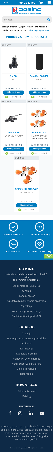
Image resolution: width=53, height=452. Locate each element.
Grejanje (26, 333)
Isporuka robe (13, 251)
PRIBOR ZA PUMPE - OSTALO (38, 30)
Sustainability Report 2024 (26, 316)
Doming (26, 268)
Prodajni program (10, 26)
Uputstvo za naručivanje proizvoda (26, 301)
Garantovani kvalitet (13, 234)
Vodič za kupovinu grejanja (26, 311)
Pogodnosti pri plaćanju (39, 251)
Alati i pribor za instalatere (26, 363)
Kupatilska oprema (26, 353)
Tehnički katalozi (26, 391)
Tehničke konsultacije (40, 234)
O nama (26, 290)
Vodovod (26, 343)
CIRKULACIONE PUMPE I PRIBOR (14, 30)
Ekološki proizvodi (27, 368)
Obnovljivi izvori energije (26, 358)
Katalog (26, 327)
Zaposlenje (26, 306)
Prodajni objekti (26, 296)
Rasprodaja (26, 373)
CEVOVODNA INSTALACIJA (37, 26)
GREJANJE (22, 26)
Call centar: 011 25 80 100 (26, 285)
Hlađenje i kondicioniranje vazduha (26, 338)
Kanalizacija (26, 348)
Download (26, 384)
